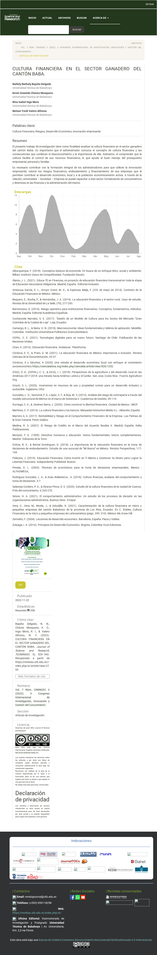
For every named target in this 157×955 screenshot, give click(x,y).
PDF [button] (20, 585)
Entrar (150, 4)
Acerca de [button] (100, 17)
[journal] (142, 902)
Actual (47, 17)
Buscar (82, 17)
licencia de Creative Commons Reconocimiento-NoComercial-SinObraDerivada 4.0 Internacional (95, 939)
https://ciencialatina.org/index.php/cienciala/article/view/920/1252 (72, 366)
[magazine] (116, 896)
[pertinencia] (119, 902)
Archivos (64, 17)
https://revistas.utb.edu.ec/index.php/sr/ (36, 912)
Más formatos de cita (31, 676)
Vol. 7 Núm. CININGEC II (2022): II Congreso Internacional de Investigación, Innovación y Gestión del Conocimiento (32, 697)
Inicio (32, 17)
